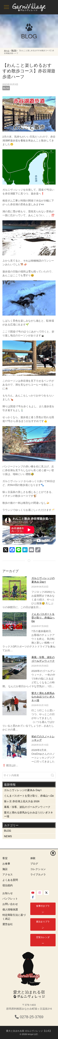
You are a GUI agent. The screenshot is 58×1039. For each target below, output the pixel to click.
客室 (5, 858)
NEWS (8, 836)
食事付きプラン (43, 908)
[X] (46, 892)
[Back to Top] (53, 853)
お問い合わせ (10, 904)
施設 (5, 869)
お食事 (6, 863)
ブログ (34, 863)
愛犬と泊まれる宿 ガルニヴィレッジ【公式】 (29, 1030)
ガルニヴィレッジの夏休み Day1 (43, 579)
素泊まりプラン (43, 924)
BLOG (6, 88)
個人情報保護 (10, 909)
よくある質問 (10, 880)
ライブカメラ (38, 874)
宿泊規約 (7, 885)
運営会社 (7, 924)
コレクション (38, 869)
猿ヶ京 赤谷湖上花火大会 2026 (21, 801)
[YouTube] (32, 892)
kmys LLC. (33, 1034)
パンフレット (10, 898)
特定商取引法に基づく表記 (14, 916)
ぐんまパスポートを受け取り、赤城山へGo (43, 617)
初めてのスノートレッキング (43, 738)
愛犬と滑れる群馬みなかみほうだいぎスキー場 (43, 696)
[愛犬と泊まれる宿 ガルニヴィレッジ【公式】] (29, 7)
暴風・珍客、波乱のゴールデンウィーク (43, 658)
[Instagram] (39, 892)
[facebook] (32, 897)
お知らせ (7, 893)
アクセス (7, 874)
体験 (32, 858)
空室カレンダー (43, 940)
